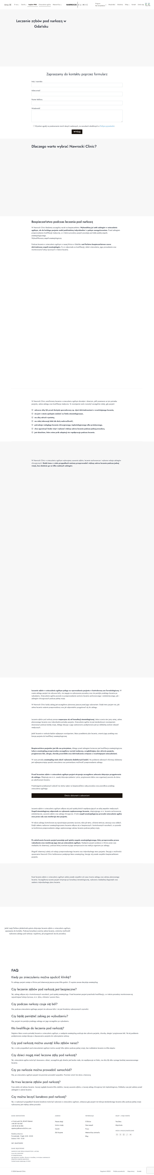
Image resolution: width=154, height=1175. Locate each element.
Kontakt (134, 5)
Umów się (141, 5)
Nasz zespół (89, 1125)
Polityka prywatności (119, 1171)
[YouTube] (130, 1134)
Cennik (57, 1129)
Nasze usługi (59, 1121)
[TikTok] (127, 1134)
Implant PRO (32, 5)
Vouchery (118, 1121)
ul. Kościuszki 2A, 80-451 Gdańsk (21, 1121)
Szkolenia (120, 5)
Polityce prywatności (107, 126)
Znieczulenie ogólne (45, 5)
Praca (87, 1129)
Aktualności (111, 5)
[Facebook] (117, 1134)
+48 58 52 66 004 (17, 1126)
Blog (86, 1136)
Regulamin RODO (105, 1171)
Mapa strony (130, 1171)
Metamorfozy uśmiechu (92, 1132)
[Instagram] (123, 1134)
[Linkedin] (120, 1134)
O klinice (88, 1121)
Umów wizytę (59, 1125)
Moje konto (119, 1125)
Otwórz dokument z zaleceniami (77, 795)
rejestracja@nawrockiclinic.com (21, 1128)
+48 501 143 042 (16, 1124)
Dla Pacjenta (59, 1132)
